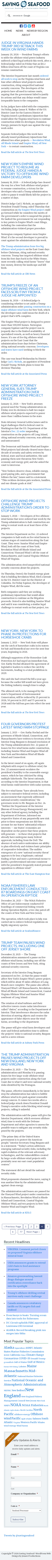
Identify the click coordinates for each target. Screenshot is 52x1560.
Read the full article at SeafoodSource (20, 931)
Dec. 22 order (18, 431)
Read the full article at (22, 152)
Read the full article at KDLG (16, 1212)
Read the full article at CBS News (18, 274)
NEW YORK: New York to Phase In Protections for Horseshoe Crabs (23, 634)
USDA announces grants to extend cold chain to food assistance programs (26, 1266)
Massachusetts (16, 1371)
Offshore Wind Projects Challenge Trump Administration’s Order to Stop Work (25, 506)
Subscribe (18, 1519)
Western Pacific (29, 1422)
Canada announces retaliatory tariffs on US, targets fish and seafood (24, 1306)
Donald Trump (38, 1358)
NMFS (7, 1405)
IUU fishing (13, 1367)
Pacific (16, 1418)
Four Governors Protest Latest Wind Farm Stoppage (25, 725)
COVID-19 (24, 1358)
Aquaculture (20, 1348)
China (23, 1355)
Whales (41, 1422)
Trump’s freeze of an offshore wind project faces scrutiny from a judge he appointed (22, 290)
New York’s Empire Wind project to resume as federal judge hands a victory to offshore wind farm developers (25, 170)
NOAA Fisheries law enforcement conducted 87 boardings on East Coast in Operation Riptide (25, 890)
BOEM (6, 1355)
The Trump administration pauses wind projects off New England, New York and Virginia (25, 1059)
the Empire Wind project (31, 210)
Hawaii (6, 1367)
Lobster (22, 1366)
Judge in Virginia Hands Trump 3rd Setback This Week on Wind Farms (22, 46)
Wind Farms (22, 1426)
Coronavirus (11, 1358)
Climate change (35, 1354)
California (15, 1355)
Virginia (16, 1423)
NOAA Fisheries (32, 1405)
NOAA (15, 1405)
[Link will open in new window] (19, 26)
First (13, 1478)
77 (21, 1231)
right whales (26, 1419)
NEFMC (7, 1390)
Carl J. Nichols (15, 361)
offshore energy (22, 1414)
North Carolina (26, 1410)
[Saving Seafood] (26, 8)
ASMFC (29, 1348)
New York (41, 1401)
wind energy (10, 1426)
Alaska (9, 1348)
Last (13, 1489)
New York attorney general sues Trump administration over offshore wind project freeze (22, 391)
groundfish (8, 1362)
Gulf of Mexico (35, 1362)
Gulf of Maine (20, 1362)
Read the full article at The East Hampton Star (25, 874)
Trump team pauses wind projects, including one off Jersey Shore (23, 945)
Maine (32, 1366)
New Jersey (31, 1400)
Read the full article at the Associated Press (24, 374)
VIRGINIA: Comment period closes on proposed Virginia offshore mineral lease (27, 1252)
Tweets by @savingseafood (19, 1535)
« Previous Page (12, 1226)
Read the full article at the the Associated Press (26, 489)
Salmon (37, 1418)
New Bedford (18, 1390)
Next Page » (33, 1231)
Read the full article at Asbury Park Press (22, 1042)
